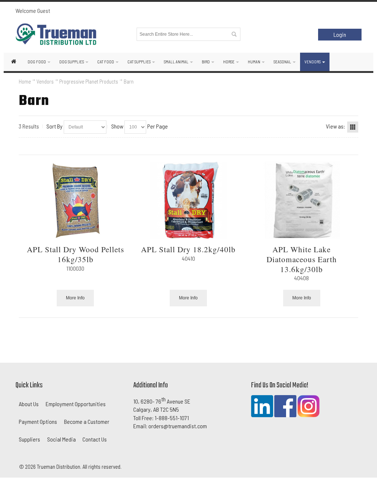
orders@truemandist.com (177, 425)
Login (340, 34)
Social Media (61, 439)
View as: (335, 126)
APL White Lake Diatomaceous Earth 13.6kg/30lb (302, 259)
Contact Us (94, 439)
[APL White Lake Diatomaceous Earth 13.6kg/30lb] (302, 200)
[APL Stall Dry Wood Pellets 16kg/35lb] (75, 200)
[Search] (233, 34)
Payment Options (38, 421)
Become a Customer (86, 421)
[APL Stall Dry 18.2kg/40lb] (188, 200)
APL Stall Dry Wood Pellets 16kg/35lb (75, 254)
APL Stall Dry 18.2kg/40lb (188, 249)
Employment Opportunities (76, 403)
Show (117, 126)
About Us (29, 403)
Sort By (54, 126)
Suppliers (29, 439)
